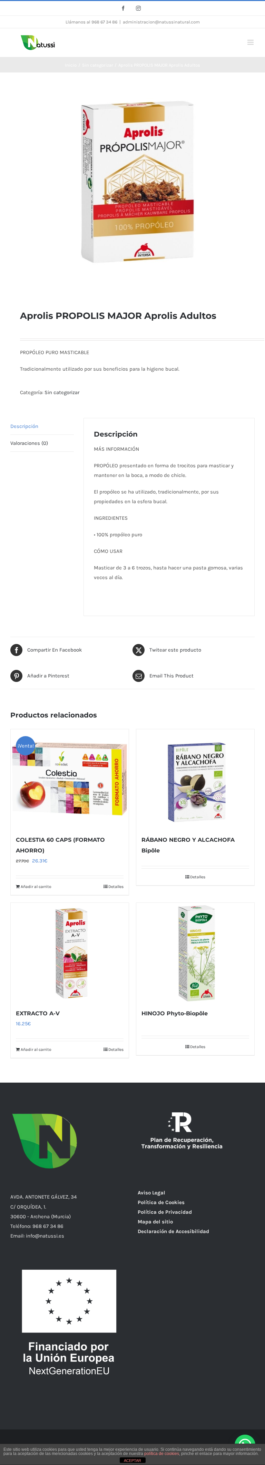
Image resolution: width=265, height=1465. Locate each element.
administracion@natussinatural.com (161, 22)
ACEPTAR (132, 1460)
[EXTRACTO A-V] (70, 952)
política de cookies (161, 1453)
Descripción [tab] (24, 426)
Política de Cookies (161, 1202)
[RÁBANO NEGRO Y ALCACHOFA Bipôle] (195, 778)
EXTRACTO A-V (38, 1013)
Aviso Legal (151, 1193)
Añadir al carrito (36, 886)
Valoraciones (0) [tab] (29, 443)
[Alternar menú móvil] (251, 42)
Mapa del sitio (155, 1222)
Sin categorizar (62, 392)
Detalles (116, 886)
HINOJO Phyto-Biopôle (174, 1013)
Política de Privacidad (165, 1212)
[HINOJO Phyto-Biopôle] (195, 952)
